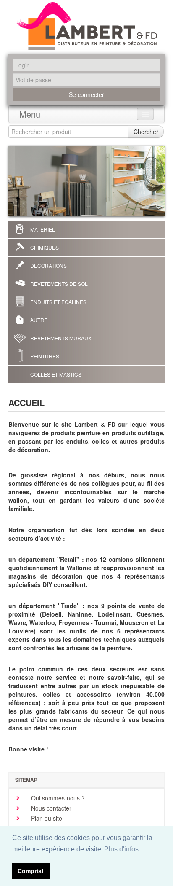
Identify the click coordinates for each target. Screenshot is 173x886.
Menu (29, 114)
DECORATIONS (48, 265)
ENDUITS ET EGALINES (58, 301)
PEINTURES (44, 356)
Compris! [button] (31, 870)
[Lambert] (86, 26)
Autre (38, 319)
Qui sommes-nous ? (57, 798)
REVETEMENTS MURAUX (61, 338)
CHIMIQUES (44, 247)
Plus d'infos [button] (121, 849)
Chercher (146, 131)
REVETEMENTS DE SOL (59, 283)
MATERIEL (42, 229)
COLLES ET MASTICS (55, 374)
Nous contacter (50, 808)
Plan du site (45, 818)
